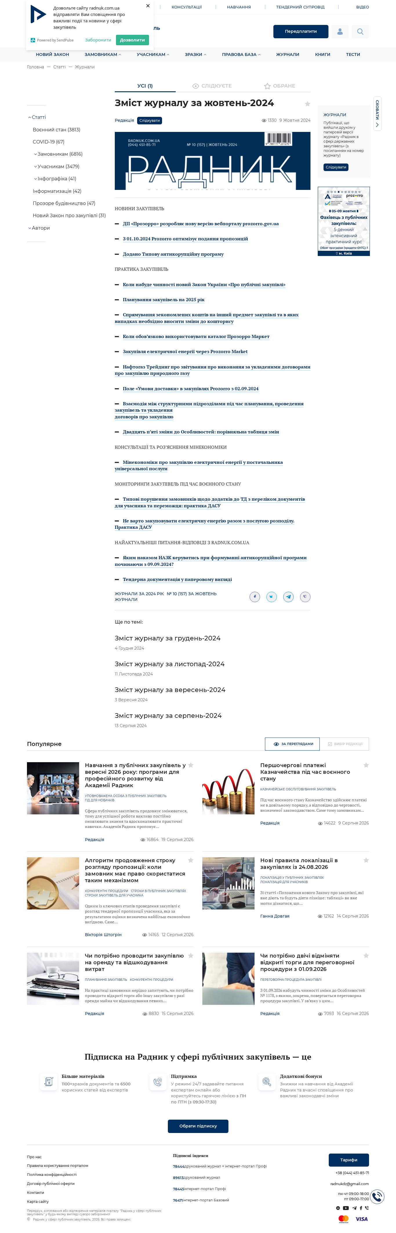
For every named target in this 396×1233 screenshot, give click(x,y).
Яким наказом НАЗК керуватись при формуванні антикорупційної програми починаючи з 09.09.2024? (211, 560)
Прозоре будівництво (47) (64, 203)
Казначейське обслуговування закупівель (298, 789)
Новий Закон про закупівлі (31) (69, 215)
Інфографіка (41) (57, 178)
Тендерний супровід (300, 7)
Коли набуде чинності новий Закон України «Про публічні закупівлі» (204, 284)
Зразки (193, 54)
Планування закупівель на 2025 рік (164, 299)
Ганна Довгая (275, 916)
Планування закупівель (106, 979)
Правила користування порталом (57, 1165)
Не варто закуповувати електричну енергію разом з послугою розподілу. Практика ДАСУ (205, 523)
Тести (353, 54)
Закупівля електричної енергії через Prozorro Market (185, 351)
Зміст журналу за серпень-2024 (168, 716)
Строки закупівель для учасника (114, 895)
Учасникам (151, 54)
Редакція (124, 120)
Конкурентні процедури (106, 891)
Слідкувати (149, 120)
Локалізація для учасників (284, 882)
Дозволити (132, 40)
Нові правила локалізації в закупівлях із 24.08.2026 (299, 863)
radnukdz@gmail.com (349, 1184)
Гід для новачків (99, 800)
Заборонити (98, 40)
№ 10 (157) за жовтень (192, 593)
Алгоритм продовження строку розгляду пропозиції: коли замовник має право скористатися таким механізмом (135, 870)
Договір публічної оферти (51, 1183)
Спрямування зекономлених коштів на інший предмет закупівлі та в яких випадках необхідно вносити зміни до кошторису (207, 317)
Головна (35, 67)
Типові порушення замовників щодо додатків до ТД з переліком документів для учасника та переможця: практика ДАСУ (210, 502)
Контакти (35, 1192)
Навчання (239, 7)
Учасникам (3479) (58, 166)
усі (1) (145, 86)
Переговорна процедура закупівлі (290, 979)
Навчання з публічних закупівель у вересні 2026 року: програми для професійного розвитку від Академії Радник (135, 775)
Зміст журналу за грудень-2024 (168, 638)
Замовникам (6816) (60, 154)
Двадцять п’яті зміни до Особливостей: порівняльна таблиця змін (201, 431)
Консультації (187, 7)
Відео (362, 7)
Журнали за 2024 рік (139, 593)
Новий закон (52, 54)
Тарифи (348, 1160)
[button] (328, 192)
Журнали (287, 54)
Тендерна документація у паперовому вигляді (177, 579)
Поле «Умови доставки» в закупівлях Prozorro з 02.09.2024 (191, 388)
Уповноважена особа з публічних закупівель (125, 796)
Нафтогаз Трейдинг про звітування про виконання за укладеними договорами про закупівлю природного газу (212, 370)
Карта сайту (38, 1201)
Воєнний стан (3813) (56, 129)
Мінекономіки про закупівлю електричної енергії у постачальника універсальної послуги (199, 465)
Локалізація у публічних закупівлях (292, 877)
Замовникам (101, 54)
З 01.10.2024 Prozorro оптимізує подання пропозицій (185, 238)
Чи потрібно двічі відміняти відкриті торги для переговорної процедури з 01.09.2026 (307, 962)
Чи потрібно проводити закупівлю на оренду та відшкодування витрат (134, 962)
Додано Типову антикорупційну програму (173, 254)
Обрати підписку (198, 1126)
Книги (322, 54)
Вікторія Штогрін (103, 934)
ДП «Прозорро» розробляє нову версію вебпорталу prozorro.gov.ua (201, 223)
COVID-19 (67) (48, 142)
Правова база (239, 54)
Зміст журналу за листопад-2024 (170, 664)
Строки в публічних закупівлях (158, 891)
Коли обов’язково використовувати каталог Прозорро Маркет (196, 336)
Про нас (34, 1157)
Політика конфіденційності (52, 1174)
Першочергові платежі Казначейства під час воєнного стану (305, 772)
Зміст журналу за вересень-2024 (170, 690)
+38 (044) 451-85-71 (352, 1173)
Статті (59, 67)
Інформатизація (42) (57, 191)
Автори (41, 228)
